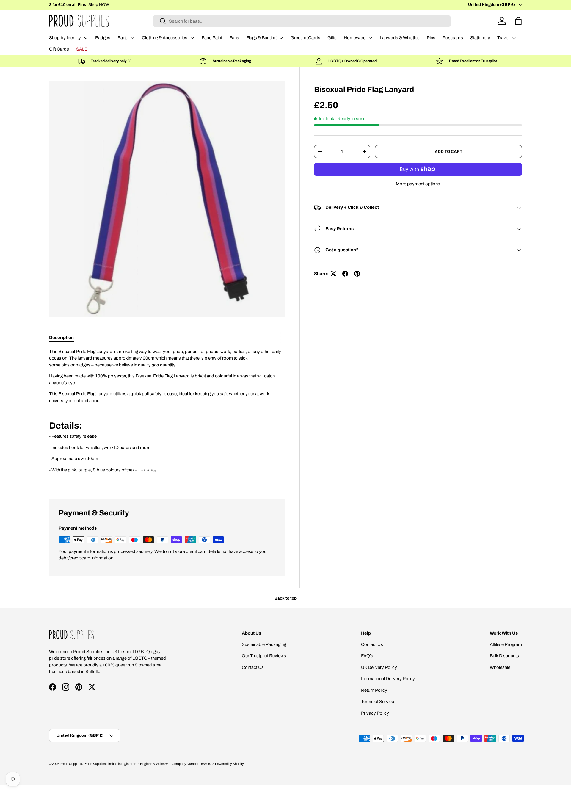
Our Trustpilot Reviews (264, 655)
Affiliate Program (506, 644)
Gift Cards (59, 49)
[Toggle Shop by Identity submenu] (85, 37)
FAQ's (367, 655)
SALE (81, 49)
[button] (518, 20)
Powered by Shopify (229, 764)
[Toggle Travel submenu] (513, 37)
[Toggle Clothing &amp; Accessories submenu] (192, 37)
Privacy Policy (375, 713)
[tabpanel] (167, 416)
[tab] (61, 338)
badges (83, 365)
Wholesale (500, 667)
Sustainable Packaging (264, 644)
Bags (122, 37)
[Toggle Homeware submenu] (370, 37)
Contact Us (253, 667)
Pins (431, 37)
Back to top (285, 598)
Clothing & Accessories (164, 37)
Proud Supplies (71, 764)
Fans (234, 37)
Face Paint (212, 37)
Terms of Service (377, 701)
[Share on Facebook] (345, 274)
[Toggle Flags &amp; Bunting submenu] (281, 37)
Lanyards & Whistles (400, 37)
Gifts (332, 37)
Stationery (480, 37)
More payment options (418, 183)
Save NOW (102, 4)
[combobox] (302, 21)
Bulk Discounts (504, 655)
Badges (102, 37)
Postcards (453, 37)
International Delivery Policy (388, 678)
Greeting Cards (305, 37)
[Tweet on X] (333, 274)
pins (65, 365)
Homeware (354, 37)
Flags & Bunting (261, 37)
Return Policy (374, 690)
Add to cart (448, 151)
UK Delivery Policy (379, 667)
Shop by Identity (65, 37)
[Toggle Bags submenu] (132, 37)
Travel (503, 37)
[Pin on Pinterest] (357, 274)
